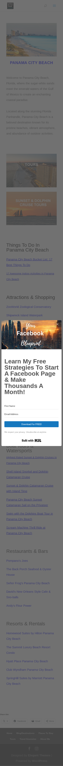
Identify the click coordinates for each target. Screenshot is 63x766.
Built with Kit (31, 440)
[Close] (57, 324)
